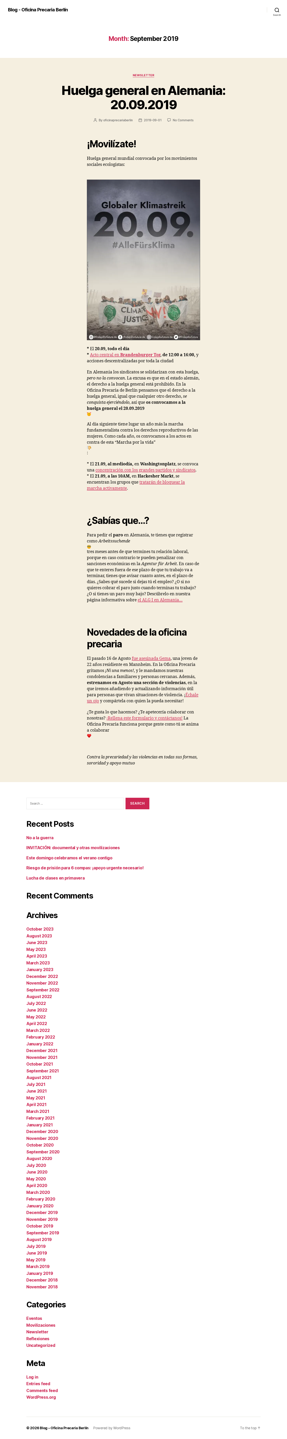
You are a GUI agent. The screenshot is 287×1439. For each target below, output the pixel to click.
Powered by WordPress (111, 1428)
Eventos (34, 1318)
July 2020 (36, 1165)
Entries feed (38, 1383)
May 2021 (35, 1097)
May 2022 (36, 1016)
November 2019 (42, 1219)
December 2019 (42, 1212)
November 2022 (42, 983)
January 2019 (39, 1273)
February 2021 (40, 1118)
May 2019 (35, 1259)
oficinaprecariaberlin (118, 120)
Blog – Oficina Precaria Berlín (64, 1428)
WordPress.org (41, 1397)
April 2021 (36, 1104)
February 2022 (40, 1037)
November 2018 (42, 1286)
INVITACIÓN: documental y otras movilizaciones (73, 847)
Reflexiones (37, 1338)
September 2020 (43, 1151)
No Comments (183, 120)
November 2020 (42, 1138)
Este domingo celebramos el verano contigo (69, 857)
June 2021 (36, 1091)
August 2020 (39, 1158)
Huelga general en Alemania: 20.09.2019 (143, 97)
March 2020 (38, 1192)
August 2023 (39, 936)
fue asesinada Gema (151, 658)
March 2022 (38, 1030)
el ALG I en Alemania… (160, 600)
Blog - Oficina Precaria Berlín (38, 9)
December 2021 (42, 1050)
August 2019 (39, 1239)
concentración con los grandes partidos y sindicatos (145, 470)
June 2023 (36, 942)
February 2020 (40, 1199)
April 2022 (36, 1023)
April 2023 (36, 956)
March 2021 (37, 1111)
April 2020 (36, 1185)
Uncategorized (40, 1345)
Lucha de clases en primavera (55, 878)
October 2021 (39, 1064)
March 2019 (37, 1266)
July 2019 (36, 1246)
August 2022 (39, 996)
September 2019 (42, 1232)
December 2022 (42, 976)
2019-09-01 (152, 120)
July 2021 (35, 1084)
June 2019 (36, 1253)
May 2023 (36, 949)
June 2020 (36, 1172)
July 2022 (36, 1003)
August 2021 (39, 1077)
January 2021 (39, 1124)
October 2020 (40, 1145)
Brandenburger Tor (140, 355)
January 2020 (39, 1205)
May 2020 (36, 1178)
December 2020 (42, 1131)
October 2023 (39, 929)
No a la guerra (39, 837)
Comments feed (42, 1390)
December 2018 (42, 1280)
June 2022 (36, 1010)
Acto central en (105, 355)
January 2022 (39, 1043)
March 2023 (38, 963)
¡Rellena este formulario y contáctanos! (144, 718)
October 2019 (39, 1226)
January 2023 (39, 969)
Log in (32, 1377)
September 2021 (42, 1070)
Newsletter (143, 75)
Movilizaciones (40, 1325)
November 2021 (42, 1057)
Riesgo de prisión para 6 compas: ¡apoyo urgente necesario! (85, 867)
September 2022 (42, 990)
